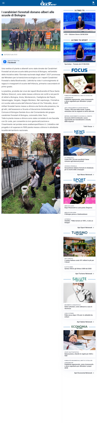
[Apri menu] (3, 3)
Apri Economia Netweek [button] (83, 373)
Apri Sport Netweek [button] (84, 227)
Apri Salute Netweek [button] (84, 322)
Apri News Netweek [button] (84, 175)
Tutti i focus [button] (87, 126)
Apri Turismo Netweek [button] (83, 274)
